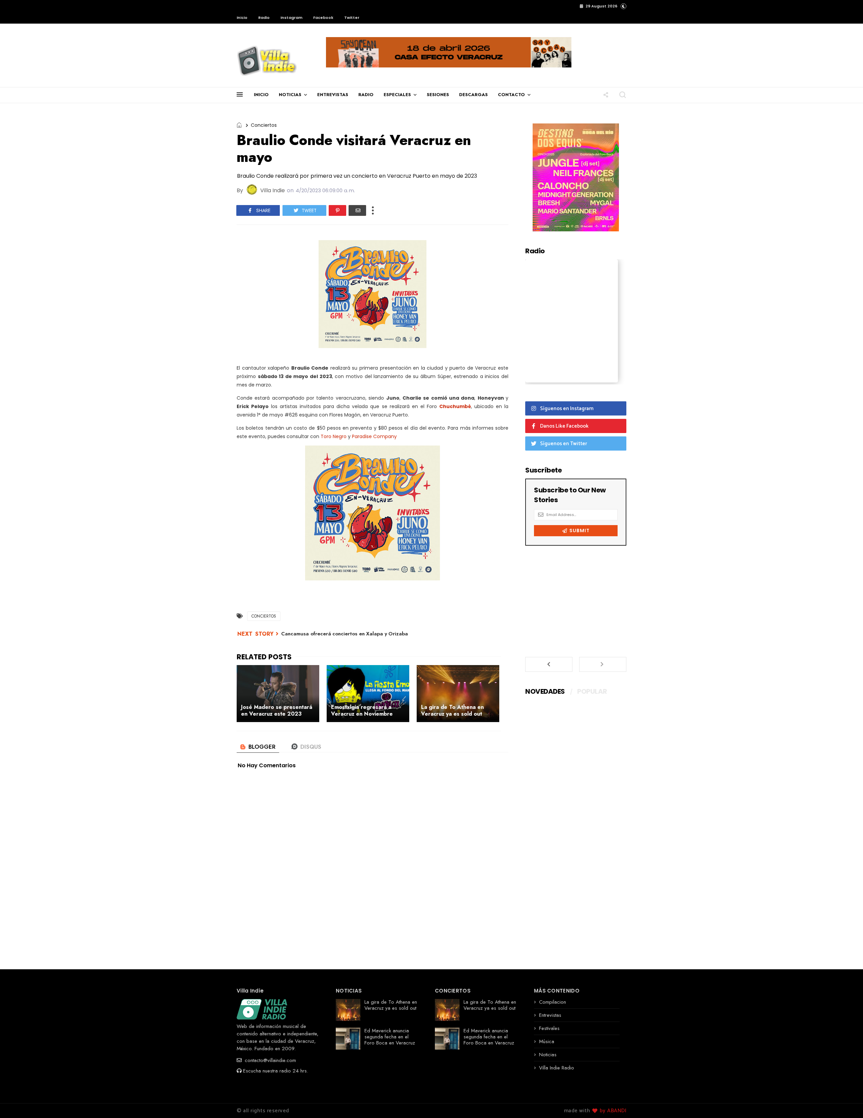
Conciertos (264, 125)
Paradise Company (374, 436)
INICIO (261, 94)
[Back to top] (846, 1102)
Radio (264, 17)
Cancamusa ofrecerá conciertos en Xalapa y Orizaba (344, 633)
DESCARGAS (473, 94)
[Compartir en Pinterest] (337, 210)
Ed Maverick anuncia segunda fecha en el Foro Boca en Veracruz (389, 1037)
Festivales (549, 1028)
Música (546, 1041)
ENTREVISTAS (332, 94)
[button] (623, 5)
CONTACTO (511, 94)
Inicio (242, 17)
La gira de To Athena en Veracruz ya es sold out (390, 1005)
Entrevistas (550, 1015)
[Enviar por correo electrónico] (357, 210)
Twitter (351, 17)
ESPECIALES (397, 94)
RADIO (366, 94)
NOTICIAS (290, 94)
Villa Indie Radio (556, 1067)
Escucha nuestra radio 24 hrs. (275, 1070)
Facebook (323, 17)
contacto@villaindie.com (269, 1060)
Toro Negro (334, 436)
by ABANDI (612, 1110)
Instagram (291, 17)
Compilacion (552, 1002)
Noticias (548, 1054)
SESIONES (438, 94)
